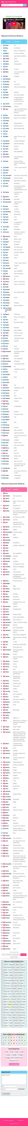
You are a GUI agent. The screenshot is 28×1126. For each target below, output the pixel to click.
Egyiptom (22, 980)
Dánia (16, 977)
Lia (6, 720)
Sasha (7, 196)
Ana (6, 569)
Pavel (6, 219)
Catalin (7, 58)
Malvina (7, 815)
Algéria (22, 964)
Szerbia (6, 1020)
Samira (7, 574)
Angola (18, 967)
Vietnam (22, 1025)
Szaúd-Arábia (22, 1017)
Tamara (7, 676)
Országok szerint (9, 1057)
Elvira (6, 696)
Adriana (7, 895)
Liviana (7, 537)
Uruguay (11, 1025)
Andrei (7, 128)
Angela (7, 726)
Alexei (7, 305)
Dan (6, 244)
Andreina (7, 927)
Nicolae (7, 180)
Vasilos (7, 300)
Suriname (5, 1017)
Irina (6, 586)
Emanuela (8, 838)
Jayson (7, 440)
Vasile (7, 287)
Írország (5, 993)
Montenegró (16, 1004)
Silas (6, 239)
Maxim (7, 64)
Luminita (7, 566)
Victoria (7, 625)
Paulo (6, 217)
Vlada (6, 548)
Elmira (7, 688)
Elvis (6, 214)
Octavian (7, 199)
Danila (7, 461)
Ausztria (10, 969)
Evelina (7, 511)
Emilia (7, 704)
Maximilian (8, 366)
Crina (6, 788)
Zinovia (7, 810)
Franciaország (6, 985)
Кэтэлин (7, 295)
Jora (6, 453)
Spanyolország (21, 1015)
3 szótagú (20, 1055)
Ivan (6, 406)
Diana (6, 529)
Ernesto (7, 390)
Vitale (6, 356)
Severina (7, 948)
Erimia (7, 379)
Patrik (6, 333)
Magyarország (12, 1001)
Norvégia (6, 1009)
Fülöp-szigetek (14, 985)
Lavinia (7, 757)
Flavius (7, 456)
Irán (24, 991)
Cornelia (7, 691)
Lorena (7, 856)
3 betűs (6, 1052)
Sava (6, 319)
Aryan (7, 463)
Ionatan (7, 330)
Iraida (6, 946)
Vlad (6, 131)
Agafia (7, 902)
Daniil (6, 442)
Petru (6, 371)
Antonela (7, 791)
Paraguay (23, 1012)
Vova (6, 252)
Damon (7, 393)
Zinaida (7, 614)
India (12, 991)
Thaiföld (11, 1023)
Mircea (7, 448)
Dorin (6, 284)
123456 (6, 964)
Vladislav (7, 247)
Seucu (7, 343)
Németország (15, 1007)
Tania (6, 912)
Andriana (7, 630)
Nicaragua (21, 1007)
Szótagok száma (16, 954)
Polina (7, 680)
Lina (6, 780)
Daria (6, 853)
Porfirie (7, 382)
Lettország (13, 999)
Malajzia (19, 1001)
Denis (6, 97)
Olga (6, 748)
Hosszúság (8, 954)
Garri (6, 172)
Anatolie (7, 374)
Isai (6, 229)
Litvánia (24, 999)
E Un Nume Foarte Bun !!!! (8, 310)
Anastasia (8, 351)
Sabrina (7, 572)
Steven (7, 263)
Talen (12, 957)
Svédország (15, 1017)
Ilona (6, 669)
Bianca (7, 925)
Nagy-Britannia (7, 1007)
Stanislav (7, 79)
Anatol (7, 226)
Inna (6, 694)
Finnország (20, 983)
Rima (6, 848)
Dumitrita (7, 540)
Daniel (7, 249)
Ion (6, 50)
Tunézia (23, 1023)
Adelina (7, 661)
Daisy (6, 335)
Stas (6, 255)
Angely (7, 403)
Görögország (22, 985)
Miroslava (8, 941)
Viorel (6, 61)
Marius (7, 314)
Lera (6, 644)
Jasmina (7, 893)
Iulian (6, 123)
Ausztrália (4, 969)
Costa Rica (20, 975)
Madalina (7, 712)
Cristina (7, 654)
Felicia (7, 672)
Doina (7, 580)
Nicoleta (7, 561)
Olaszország (13, 1009)
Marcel (7, 87)
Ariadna (7, 750)
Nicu (6, 115)
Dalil (6, 348)
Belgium (6, 972)
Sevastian (8, 361)
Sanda (7, 764)
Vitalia (7, 818)
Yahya (7, 257)
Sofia (6, 710)
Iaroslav (7, 289)
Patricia (7, 664)
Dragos (7, 292)
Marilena (7, 702)
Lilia (6, 627)
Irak (21, 991)
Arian (6, 161)
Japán (13, 993)
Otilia (6, 641)
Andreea (7, 558)
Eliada (7, 887)
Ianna (6, 508)
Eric (6, 369)
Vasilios (7, 297)
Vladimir (7, 398)
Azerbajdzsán (16, 969)
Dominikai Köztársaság (8, 980)
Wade (6, 450)
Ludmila (7, 517)
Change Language (9, 1120)
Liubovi (7, 835)
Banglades (23, 969)
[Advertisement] (14, 11)
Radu (6, 69)
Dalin (6, 222)
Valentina (7, 606)
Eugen (7, 241)
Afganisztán (12, 964)
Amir (6, 338)
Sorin (6, 409)
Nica (6, 823)
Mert (6, 377)
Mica (6, 385)
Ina (6, 647)
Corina (7, 683)
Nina (6, 564)
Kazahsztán (5, 996)
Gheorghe (8, 106)
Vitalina (7, 591)
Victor (7, 149)
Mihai (6, 136)
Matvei (7, 341)
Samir (6, 186)
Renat (7, 95)
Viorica (7, 666)
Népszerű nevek (14, 1060)
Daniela (7, 430)
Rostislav (7, 178)
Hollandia (14, 988)
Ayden (7, 170)
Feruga (7, 425)
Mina (6, 435)
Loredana (8, 796)
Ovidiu (7, 325)
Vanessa (7, 753)
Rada (6, 783)
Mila (6, 907)
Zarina (7, 807)
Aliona (7, 611)
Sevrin (7, 232)
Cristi (6, 322)
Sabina (7, 718)
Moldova (10, 1004)
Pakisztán (12, 1012)
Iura (6, 133)
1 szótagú (7, 1055)
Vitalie (7, 154)
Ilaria (6, 890)
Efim (6, 76)
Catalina (7, 495)
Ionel (6, 151)
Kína (10, 996)
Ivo (6, 422)
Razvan (7, 427)
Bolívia (10, 972)
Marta (6, 850)
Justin (7, 475)
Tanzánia (5, 1023)
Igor (6, 89)
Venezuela (16, 1025)
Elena (6, 657)
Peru (4, 1015)
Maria (6, 786)
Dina (6, 594)
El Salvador (7, 983)
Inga (6, 522)
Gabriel (7, 141)
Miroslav (7, 468)
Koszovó (20, 996)
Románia (14, 1015)
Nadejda (7, 583)
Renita (7, 458)
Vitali (6, 92)
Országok (23, 954)
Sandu (7, 192)
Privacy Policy (14, 1123)
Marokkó (24, 1001)
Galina (7, 729)
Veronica (7, 762)
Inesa (6, 617)
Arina (6, 534)
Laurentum (8, 175)
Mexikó (5, 1004)
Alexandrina (8, 532)
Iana (6, 493)
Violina (7, 715)
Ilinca (6, 812)
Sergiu (7, 120)
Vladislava (8, 556)
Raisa (6, 935)
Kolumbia (14, 996)
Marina (7, 599)
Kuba (24, 996)
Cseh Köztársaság (9, 977)
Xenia (6, 634)
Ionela (7, 358)
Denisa (7, 876)
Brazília (6, 975)
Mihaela (7, 501)
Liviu (6, 183)
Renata (7, 794)
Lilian (6, 109)
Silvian (7, 387)
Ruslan (7, 84)
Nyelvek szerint (19, 1057)
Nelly (6, 545)
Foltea (7, 260)
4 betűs (11, 1052)
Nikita (6, 72)
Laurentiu (8, 268)
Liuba (6, 550)
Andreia (7, 918)
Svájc (9, 1017)
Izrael (9, 993)
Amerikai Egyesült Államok (9, 967)
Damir (7, 126)
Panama (18, 1012)
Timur (6, 45)
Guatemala (8, 988)
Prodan (7, 156)
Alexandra (8, 622)
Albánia (17, 964)
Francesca (8, 922)
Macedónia (4, 1001)
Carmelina (8, 799)
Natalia (7, 542)
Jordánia (18, 993)
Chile (16, 975)
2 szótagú (14, 1055)
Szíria (10, 1020)
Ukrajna (6, 1025)
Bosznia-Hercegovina (19, 972)
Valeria (7, 279)
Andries (7, 395)
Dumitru (7, 302)
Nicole (7, 826)
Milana (7, 778)
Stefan (7, 167)
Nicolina (7, 930)
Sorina (7, 871)
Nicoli (6, 828)
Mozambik (22, 1004)
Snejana (7, 804)
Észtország (14, 983)
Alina (6, 602)
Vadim (7, 56)
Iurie (6, 66)
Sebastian (8, 211)
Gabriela (7, 619)
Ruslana (7, 276)
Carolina (7, 637)
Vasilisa (7, 588)
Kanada (23, 993)
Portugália (8, 1015)
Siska (6, 401)
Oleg (6, 206)
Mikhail (7, 417)
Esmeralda (8, 873)
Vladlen (7, 419)
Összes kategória (14, 1064)
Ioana (6, 938)
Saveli (7, 209)
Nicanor (7, 143)
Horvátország (6, 991)
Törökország (17, 1023)
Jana (6, 866)
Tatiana (7, 596)
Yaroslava (8, 943)
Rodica (7, 707)
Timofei (7, 265)
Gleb (6, 273)
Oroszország (6, 1012)
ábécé (3, 954)
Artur (6, 445)
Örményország (20, 1009)
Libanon (19, 999)
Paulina (7, 820)
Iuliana (7, 743)
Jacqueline (8, 864)
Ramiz (7, 414)
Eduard (7, 118)
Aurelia (7, 885)
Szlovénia (21, 1020)
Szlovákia (15, 1020)
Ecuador (17, 980)
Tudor (7, 146)
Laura (6, 845)
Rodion (7, 81)
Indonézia (16, 991)
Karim (7, 478)
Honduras (20, 988)
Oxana (7, 609)
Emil (6, 346)
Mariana (7, 933)
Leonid (7, 103)
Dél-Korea (21, 977)
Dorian (7, 281)
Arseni (7, 433)
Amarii (7, 327)
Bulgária (11, 975)
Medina (7, 770)
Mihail (6, 53)
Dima (6, 48)
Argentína (23, 967)
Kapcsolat (20, 1120)
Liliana (7, 910)
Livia (6, 841)
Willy (6, 471)
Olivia (6, 802)
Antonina (7, 732)
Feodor (7, 411)
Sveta (6, 775)
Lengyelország (6, 999)
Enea (6, 364)
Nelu (6, 271)
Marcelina (8, 904)
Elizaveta (7, 915)
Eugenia (7, 772)
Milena (7, 686)
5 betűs (17, 1052)
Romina (7, 767)
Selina (7, 699)
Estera (7, 880)
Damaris (7, 236)
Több (16, 957)
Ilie (6, 317)
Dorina (7, 505)
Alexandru (8, 202)
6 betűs (22, 1052)
